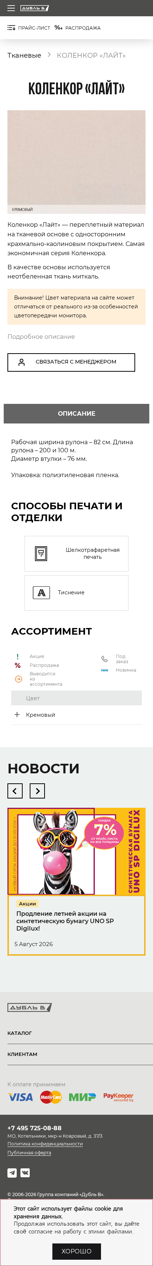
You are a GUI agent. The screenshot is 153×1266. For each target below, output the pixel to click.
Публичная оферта (29, 1152)
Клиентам (22, 1054)
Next (37, 791)
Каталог (19, 1033)
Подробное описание (41, 336)
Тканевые (24, 55)
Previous (15, 791)
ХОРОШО (77, 1251)
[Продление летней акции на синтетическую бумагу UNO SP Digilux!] (76, 888)
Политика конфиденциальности (45, 1144)
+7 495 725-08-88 (34, 1128)
